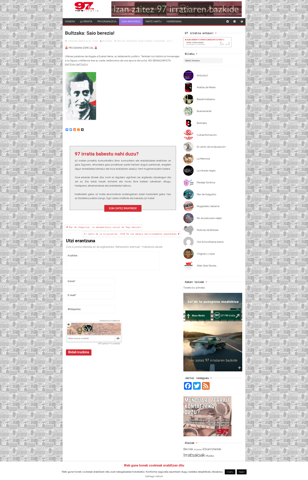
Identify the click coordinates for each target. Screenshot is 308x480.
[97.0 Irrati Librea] (86, 9)
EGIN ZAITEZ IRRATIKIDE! (123, 208)
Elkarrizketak (212, 449)
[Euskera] (241, 21)
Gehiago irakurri (154, 476)
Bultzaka (107, 41)
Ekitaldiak (198, 449)
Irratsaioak (194, 455)
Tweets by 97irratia (194, 287)
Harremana (174, 21)
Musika (210, 455)
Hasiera (70, 21)
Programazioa (106, 21)
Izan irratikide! (131, 21)
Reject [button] (242, 472)
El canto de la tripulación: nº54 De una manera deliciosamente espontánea (131, 234)
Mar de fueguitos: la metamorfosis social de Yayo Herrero (104, 227)
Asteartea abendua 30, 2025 (83, 41)
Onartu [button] (230, 472)
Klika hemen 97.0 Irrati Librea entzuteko (204, 40)
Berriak (188, 449)
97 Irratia (86, 21)
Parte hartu (153, 21)
